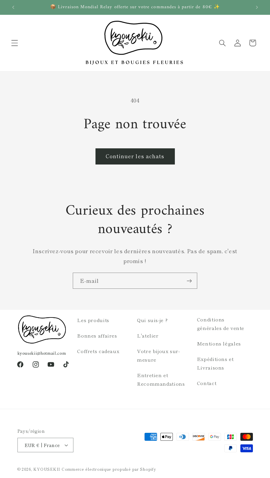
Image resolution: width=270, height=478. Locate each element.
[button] (14, 42)
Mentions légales (219, 343)
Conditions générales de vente (220, 323)
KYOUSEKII (46, 469)
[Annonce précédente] (13, 7)
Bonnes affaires (97, 335)
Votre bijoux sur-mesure (158, 355)
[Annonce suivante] (257, 7)
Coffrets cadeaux (98, 350)
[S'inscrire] (189, 281)
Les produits (93, 319)
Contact (206, 382)
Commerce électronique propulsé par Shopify (109, 469)
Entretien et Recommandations (161, 379)
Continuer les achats (135, 156)
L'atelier (148, 335)
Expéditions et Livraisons (215, 363)
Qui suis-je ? (152, 319)
